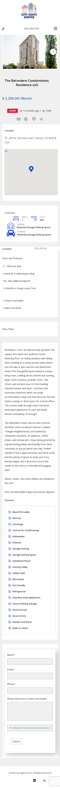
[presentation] (53, 52)
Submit (16, 741)
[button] (30, 28)
